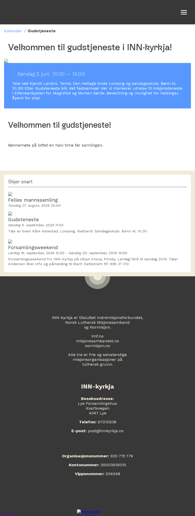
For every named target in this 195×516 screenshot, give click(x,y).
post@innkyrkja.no (106, 430)
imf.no (97, 336)
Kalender (13, 30)
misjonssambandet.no (97, 340)
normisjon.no (97, 345)
